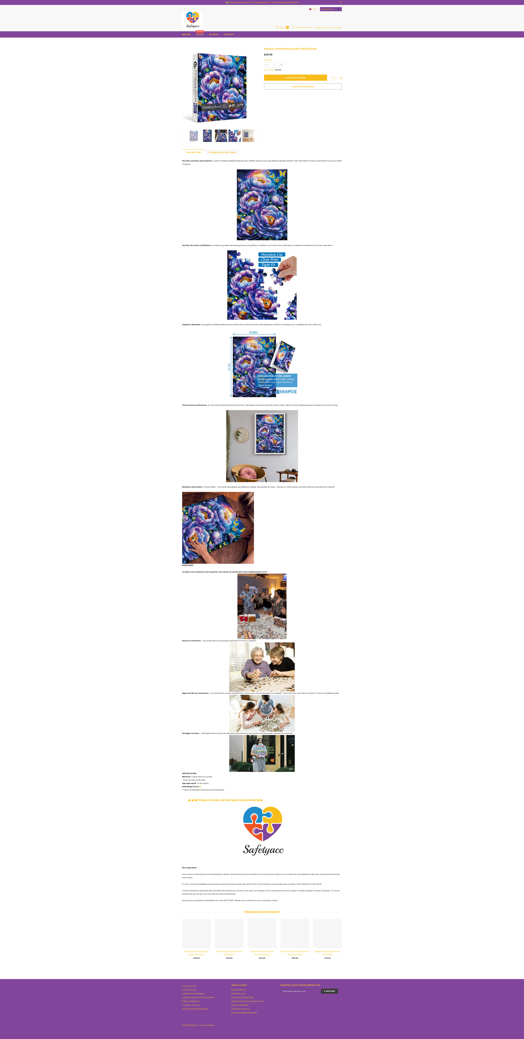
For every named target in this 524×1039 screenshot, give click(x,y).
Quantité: (268, 60)
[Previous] (184, 135)
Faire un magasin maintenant (284, 2)
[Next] (257, 135)
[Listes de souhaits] (334, 78)
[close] (341, 2)
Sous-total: (269, 70)
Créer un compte (335, 27)
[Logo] (192, 20)
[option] (221, 87)
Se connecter (319, 27)
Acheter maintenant (302, 86)
